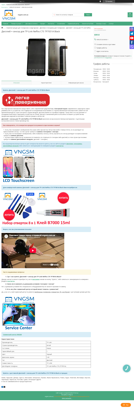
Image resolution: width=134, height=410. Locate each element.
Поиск (88, 14)
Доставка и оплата (31, 23)
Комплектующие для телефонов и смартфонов (22, 28)
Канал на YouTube (87, 23)
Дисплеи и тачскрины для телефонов (52, 28)
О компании (61, 23)
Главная (5, 23)
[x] (4, 387)
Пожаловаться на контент (61, 396)
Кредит (42, 23)
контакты (59, 146)
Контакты (51, 23)
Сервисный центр (73, 23)
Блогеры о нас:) (101, 23)
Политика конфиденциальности (79, 396)
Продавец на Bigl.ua (67, 395)
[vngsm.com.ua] (8, 15)
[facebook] (2, 387)
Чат (127, 405)
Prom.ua (76, 393)
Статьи (111, 23)
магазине (36, 279)
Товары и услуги (16, 23)
